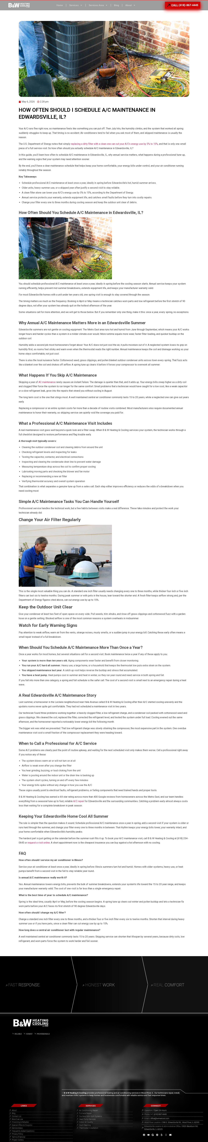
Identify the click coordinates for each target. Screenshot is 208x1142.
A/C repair (78, 801)
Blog (116, 5)
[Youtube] (148, 1135)
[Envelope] (170, 1135)
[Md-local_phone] (166, 1135)
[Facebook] (144, 1135)
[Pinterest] (157, 1135)
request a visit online (38, 842)
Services (74, 5)
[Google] (153, 1135)
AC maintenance (47, 382)
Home (59, 5)
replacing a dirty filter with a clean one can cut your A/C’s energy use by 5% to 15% (114, 143)
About (128, 5)
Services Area (96, 5)
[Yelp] (161, 1135)
